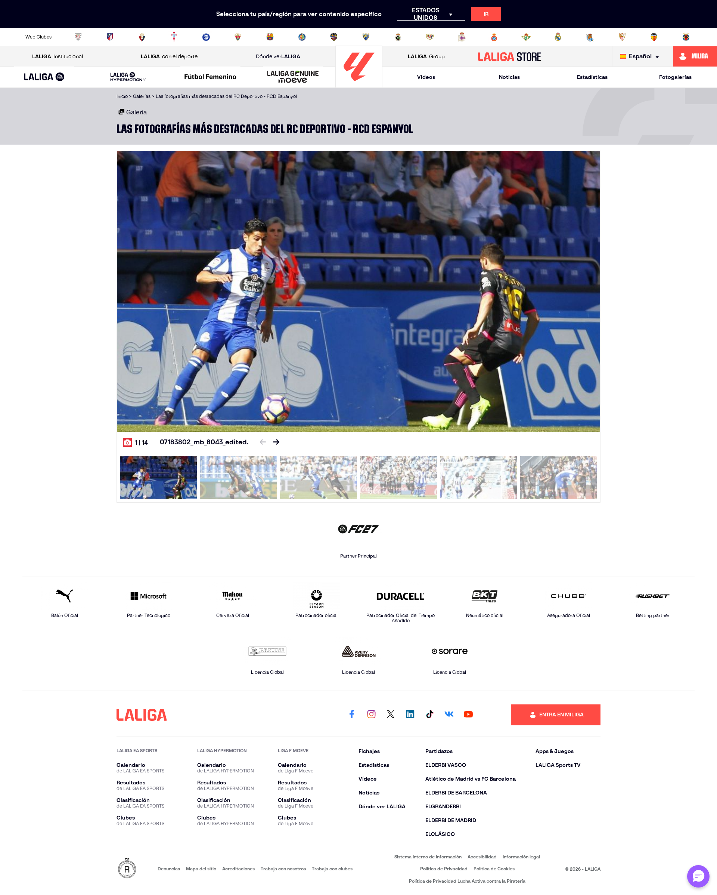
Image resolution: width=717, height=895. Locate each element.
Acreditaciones (238, 868)
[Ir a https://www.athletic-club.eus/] (78, 37)
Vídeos (426, 77)
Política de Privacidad (444, 868)
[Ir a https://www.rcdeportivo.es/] (462, 37)
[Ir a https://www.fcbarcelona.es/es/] (270, 37)
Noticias (509, 77)
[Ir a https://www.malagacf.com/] (366, 37)
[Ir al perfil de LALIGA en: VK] (449, 715)
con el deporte (169, 56)
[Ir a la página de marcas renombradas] (127, 868)
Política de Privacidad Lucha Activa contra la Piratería (467, 881)
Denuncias (169, 868)
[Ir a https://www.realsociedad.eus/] (590, 37)
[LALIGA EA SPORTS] (44, 77)
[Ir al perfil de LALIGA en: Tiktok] (429, 715)
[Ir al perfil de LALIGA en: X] (390, 715)
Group (426, 56)
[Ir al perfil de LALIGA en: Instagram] (371, 715)
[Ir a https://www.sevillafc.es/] (622, 37)
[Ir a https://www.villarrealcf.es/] (686, 37)
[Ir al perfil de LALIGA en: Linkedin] (410, 715)
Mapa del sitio (201, 868)
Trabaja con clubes (332, 868)
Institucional (57, 56)
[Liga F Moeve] (210, 77)
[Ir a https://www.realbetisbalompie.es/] (526, 37)
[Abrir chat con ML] (698, 876)
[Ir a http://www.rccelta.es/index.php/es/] (174, 37)
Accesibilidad (482, 856)
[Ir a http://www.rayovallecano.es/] (429, 37)
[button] (44, 77)
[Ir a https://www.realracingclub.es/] (398, 37)
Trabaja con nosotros (283, 868)
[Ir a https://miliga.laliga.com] (695, 56)
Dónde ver (278, 56)
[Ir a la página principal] (359, 84)
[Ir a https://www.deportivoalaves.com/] (206, 37)
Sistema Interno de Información (428, 856)
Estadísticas (592, 77)
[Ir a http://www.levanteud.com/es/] (333, 37)
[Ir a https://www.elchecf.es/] (237, 37)
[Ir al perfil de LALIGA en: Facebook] (351, 715)
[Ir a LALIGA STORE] (509, 56)
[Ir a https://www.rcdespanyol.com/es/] (494, 37)
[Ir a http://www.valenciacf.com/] (653, 37)
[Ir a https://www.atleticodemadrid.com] (109, 37)
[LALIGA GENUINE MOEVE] (292, 77)
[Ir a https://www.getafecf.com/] (302, 37)
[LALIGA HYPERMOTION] (128, 77)
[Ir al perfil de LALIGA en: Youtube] (468, 715)
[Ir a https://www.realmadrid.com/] (558, 37)
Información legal (521, 856)
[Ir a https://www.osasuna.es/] (142, 37)
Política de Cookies (494, 868)
